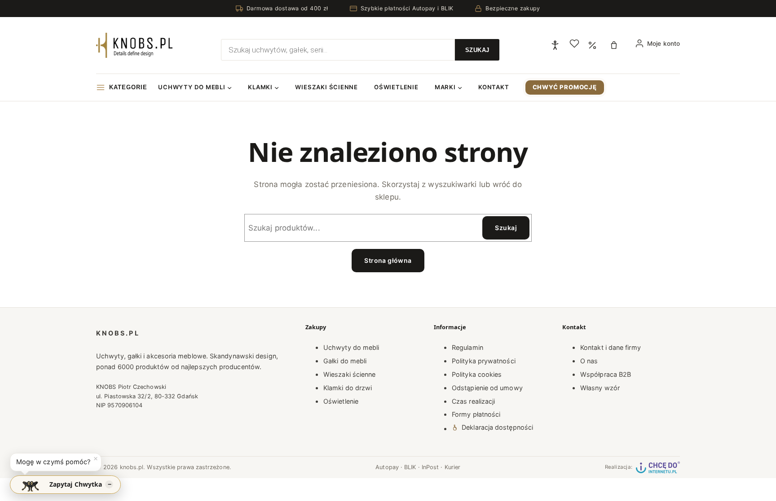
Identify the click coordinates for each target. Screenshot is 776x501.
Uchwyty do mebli (351, 347)
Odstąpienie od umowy (487, 388)
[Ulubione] (574, 43)
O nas (589, 361)
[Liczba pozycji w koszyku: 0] (616, 45)
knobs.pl (118, 333)
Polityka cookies (477, 374)
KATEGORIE (128, 87)
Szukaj (506, 227)
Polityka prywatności (484, 361)
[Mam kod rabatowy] (592, 45)
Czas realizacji (473, 401)
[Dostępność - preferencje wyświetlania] (555, 45)
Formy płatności (476, 414)
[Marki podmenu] (460, 87)
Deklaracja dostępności (497, 427)
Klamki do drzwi (347, 388)
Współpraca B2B (605, 374)
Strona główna (387, 260)
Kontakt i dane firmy (610, 347)
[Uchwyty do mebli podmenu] (229, 87)
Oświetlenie (340, 401)
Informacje (450, 327)
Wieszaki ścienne (349, 374)
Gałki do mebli (344, 361)
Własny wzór (600, 388)
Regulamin (467, 347)
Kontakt (574, 327)
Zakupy (315, 327)
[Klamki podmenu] (276, 87)
